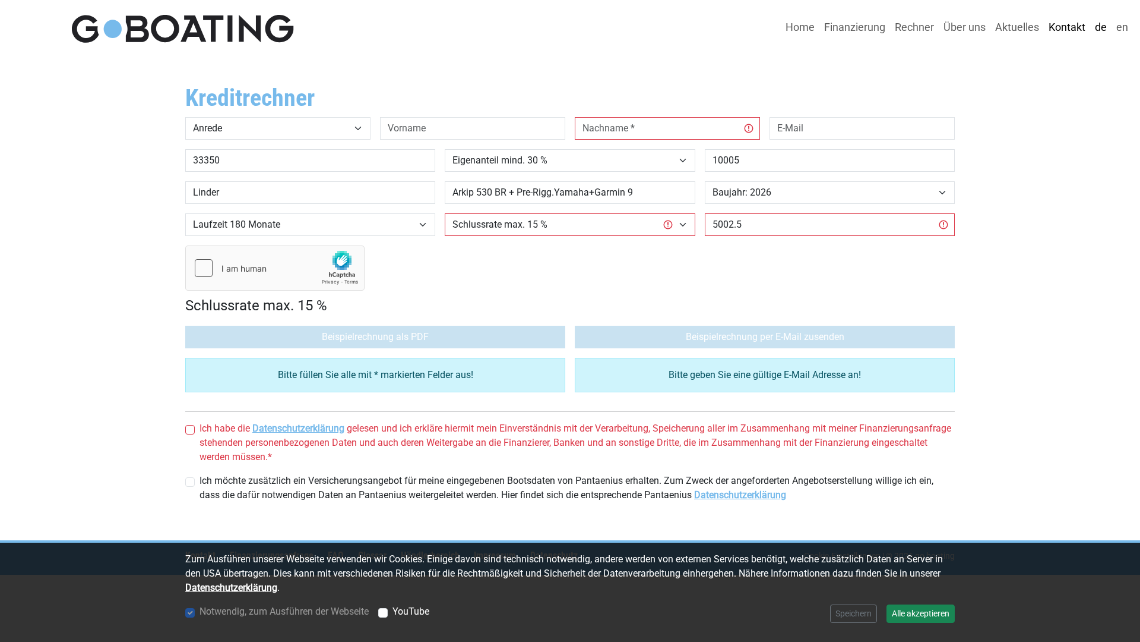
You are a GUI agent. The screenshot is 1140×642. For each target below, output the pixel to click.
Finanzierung (854, 27)
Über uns (964, 27)
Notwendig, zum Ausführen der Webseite (284, 611)
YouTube (410, 611)
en (1122, 27)
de (1101, 27)
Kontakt (1067, 27)
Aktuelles (1017, 27)
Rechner (914, 27)
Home (800, 27)
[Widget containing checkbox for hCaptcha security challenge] (275, 268)
